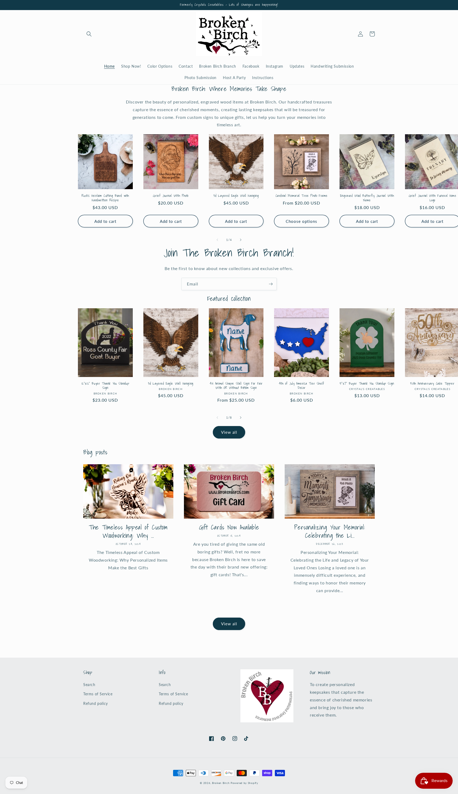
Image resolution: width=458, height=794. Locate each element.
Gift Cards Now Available (229, 527)
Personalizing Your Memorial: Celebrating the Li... (329, 531)
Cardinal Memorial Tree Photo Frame (302, 196)
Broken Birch (221, 782)
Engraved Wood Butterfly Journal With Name (367, 198)
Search (89, 684)
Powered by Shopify (244, 782)
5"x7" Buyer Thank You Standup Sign (367, 383)
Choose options (301, 221)
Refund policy (95, 703)
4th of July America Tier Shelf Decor (301, 386)
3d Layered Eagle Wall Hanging (236, 196)
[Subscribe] (270, 284)
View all (229, 432)
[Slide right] (240, 240)
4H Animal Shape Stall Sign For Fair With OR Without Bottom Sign (236, 386)
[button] (89, 34)
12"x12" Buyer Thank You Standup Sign (105, 386)
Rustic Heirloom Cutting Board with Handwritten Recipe (105, 198)
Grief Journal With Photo (170, 196)
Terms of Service (98, 694)
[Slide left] (217, 240)
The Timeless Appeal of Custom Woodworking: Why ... (128, 531)
